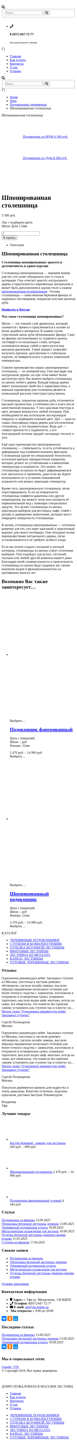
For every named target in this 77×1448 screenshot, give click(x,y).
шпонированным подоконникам (24, 291)
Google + (8, 1367)
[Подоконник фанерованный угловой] (42, 1188)
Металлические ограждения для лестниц (30, 1231)
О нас (14, 67)
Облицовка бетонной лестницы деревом (30, 1224)
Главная (15, 56)
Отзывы (15, 71)
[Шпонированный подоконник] (42, 1159)
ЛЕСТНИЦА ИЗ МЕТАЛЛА (30, 955)
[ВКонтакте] (4, 1318)
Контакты (17, 63)
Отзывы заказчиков (15, 1284)
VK (16, 1367)
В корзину (9, 237)
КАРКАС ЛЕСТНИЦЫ (26, 958)
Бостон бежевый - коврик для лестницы (38, 1143)
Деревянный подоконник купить (25, 1227)
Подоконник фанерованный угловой (36, 1200)
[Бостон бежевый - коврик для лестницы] (42, 1130)
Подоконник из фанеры (18, 1220)
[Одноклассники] (9, 1318)
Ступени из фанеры (15, 1242)
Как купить (18, 60)
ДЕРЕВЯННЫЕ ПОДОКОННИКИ (34, 940)
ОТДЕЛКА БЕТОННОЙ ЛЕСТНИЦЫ (37, 947)
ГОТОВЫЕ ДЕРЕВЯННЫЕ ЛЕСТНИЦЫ (39, 962)
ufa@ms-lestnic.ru (37, 1307)
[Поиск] (47, 13)
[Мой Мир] (15, 1318)
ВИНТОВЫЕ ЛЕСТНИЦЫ (29, 951)
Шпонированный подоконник (31, 1172)
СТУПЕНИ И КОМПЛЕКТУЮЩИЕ (36, 944)
